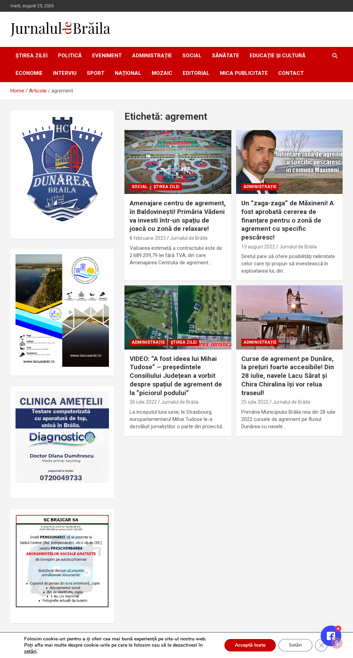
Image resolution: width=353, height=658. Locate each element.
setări (30, 651)
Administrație (152, 55)
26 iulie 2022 (143, 402)
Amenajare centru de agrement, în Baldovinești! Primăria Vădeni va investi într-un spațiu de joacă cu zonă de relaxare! (178, 216)
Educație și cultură (277, 55)
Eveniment (107, 55)
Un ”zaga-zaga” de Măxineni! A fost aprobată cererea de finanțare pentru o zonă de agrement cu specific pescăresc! (287, 220)
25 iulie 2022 (255, 402)
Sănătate (225, 55)
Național (128, 73)
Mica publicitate (244, 73)
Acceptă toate (250, 645)
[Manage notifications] (336, 642)
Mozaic (162, 73)
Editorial (196, 73)
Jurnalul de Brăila (189, 238)
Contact (291, 73)
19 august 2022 (258, 246)
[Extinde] (100, 400)
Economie (29, 73)
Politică (70, 55)
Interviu (65, 73)
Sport (95, 73)
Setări (295, 645)
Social (192, 55)
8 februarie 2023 (148, 238)
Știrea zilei (32, 55)
